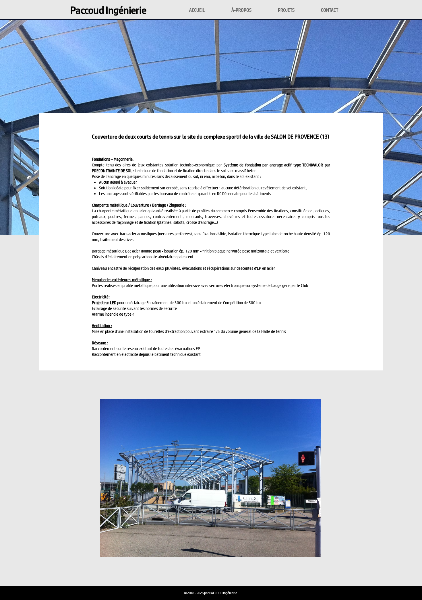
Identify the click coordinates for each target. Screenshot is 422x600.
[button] (210, 478)
